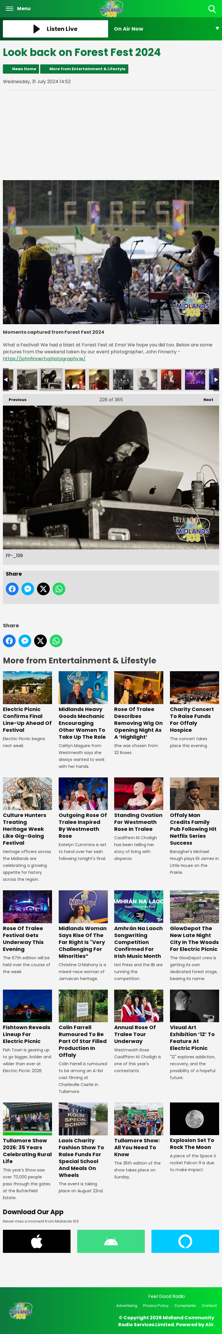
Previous (15, 399)
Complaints (185, 1305)
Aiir (209, 1324)
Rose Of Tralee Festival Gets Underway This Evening (23, 938)
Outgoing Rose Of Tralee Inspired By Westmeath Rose (83, 825)
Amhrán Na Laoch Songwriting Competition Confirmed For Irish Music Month (138, 942)
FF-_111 (99, 380)
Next (205, 399)
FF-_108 (27, 380)
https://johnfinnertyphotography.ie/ (44, 358)
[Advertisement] (111, 135)
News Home (24, 69)
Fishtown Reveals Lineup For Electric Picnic (26, 1034)
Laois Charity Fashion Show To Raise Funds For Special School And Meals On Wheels (81, 1157)
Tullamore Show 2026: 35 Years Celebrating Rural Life (27, 1151)
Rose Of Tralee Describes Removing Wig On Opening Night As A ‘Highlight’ (138, 723)
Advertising (126, 1305)
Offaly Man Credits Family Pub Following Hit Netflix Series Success (193, 828)
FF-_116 (171, 380)
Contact (209, 1305)
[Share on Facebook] (12, 589)
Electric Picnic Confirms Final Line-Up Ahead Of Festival (27, 719)
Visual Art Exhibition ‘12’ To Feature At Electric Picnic (192, 1038)
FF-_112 (123, 380)
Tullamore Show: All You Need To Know (137, 1147)
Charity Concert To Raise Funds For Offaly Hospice (192, 719)
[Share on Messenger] (27, 589)
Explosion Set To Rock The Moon (192, 1144)
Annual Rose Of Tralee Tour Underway (135, 1034)
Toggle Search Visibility (212, 13)
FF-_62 (195, 380)
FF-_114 (147, 380)
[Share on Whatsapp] (59, 589)
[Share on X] (43, 589)
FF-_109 (51, 380)
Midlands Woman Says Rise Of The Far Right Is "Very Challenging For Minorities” (83, 942)
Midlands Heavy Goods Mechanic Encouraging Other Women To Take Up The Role (82, 723)
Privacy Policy (156, 1305)
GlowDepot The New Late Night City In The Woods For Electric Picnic (194, 938)
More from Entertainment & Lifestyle (87, 69)
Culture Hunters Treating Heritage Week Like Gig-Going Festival (24, 828)
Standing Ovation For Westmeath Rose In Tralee (138, 822)
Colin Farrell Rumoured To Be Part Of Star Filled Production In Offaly (83, 1041)
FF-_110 (75, 380)
